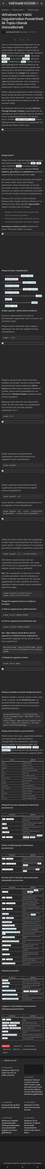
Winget (5, 1052)
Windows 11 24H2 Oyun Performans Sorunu (32, 1107)
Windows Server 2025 (29, 1049)
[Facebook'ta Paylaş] (7, 1167)
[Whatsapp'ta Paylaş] (37, 1167)
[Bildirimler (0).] (41, 3)
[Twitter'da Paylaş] (22, 1167)
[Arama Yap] (37, 3)
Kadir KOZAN (18, 1046)
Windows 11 (16, 1049)
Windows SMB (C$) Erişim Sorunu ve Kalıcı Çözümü (10, 1072)
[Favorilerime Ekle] (15, 40)
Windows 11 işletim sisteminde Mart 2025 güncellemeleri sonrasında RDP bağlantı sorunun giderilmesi (11, 1126)
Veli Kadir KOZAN (22, 3)
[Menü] (3, 3)
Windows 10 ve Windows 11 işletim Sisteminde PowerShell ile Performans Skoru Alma (32, 1126)
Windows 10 (6, 1049)
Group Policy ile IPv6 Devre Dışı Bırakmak (11, 1106)
